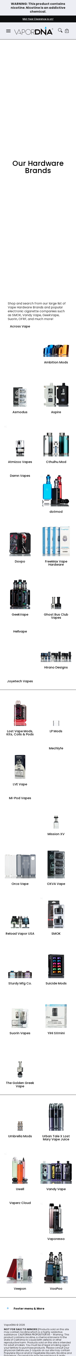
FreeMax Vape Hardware (56, 563)
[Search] (60, 30)
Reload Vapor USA (20, 933)
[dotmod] (56, 490)
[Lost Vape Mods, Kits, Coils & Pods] (20, 710)
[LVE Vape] (20, 763)
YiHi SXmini (56, 1033)
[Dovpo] (20, 540)
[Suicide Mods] (56, 962)
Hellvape (20, 631)
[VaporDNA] (33, 30)
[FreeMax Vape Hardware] (56, 540)
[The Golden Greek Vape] (20, 1061)
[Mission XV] (56, 813)
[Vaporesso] (56, 1217)
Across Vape (20, 326)
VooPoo (56, 1288)
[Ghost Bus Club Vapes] (56, 593)
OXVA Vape (56, 884)
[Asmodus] (20, 391)
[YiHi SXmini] (56, 1012)
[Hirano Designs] (56, 646)
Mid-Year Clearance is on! (38, 19)
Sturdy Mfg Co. (20, 983)
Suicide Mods (56, 983)
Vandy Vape (56, 1189)
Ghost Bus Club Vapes (56, 616)
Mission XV (56, 834)
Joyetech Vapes (20, 681)
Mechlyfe (56, 748)
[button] (67, 30)
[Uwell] (20, 1168)
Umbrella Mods (20, 1136)
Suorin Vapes (20, 1033)
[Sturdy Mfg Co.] (20, 962)
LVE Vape (20, 784)
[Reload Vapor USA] (20, 912)
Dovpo (20, 561)
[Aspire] (56, 391)
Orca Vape (19, 884)
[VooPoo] (56, 1267)
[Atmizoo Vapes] (20, 440)
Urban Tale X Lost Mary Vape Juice (56, 1138)
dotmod (56, 511)
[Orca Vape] (20, 862)
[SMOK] (56, 912)
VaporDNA (10, 1324)
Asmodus (19, 412)
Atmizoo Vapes (20, 462)
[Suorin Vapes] (20, 1012)
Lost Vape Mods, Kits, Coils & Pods (20, 733)
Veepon (20, 1288)
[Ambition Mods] (56, 341)
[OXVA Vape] (56, 862)
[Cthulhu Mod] (56, 440)
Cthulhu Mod (56, 462)
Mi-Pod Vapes (20, 798)
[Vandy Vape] (56, 1168)
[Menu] (8, 30)
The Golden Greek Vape (20, 1084)
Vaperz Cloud (20, 1203)
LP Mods (56, 731)
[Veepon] (20, 1267)
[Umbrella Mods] (20, 1115)
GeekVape (20, 614)
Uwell (20, 1189)
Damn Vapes (20, 475)
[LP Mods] (56, 710)
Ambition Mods (56, 362)
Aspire (56, 412)
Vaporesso (56, 1239)
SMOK (56, 933)
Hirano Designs (56, 667)
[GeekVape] (20, 593)
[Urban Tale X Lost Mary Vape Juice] (56, 1115)
